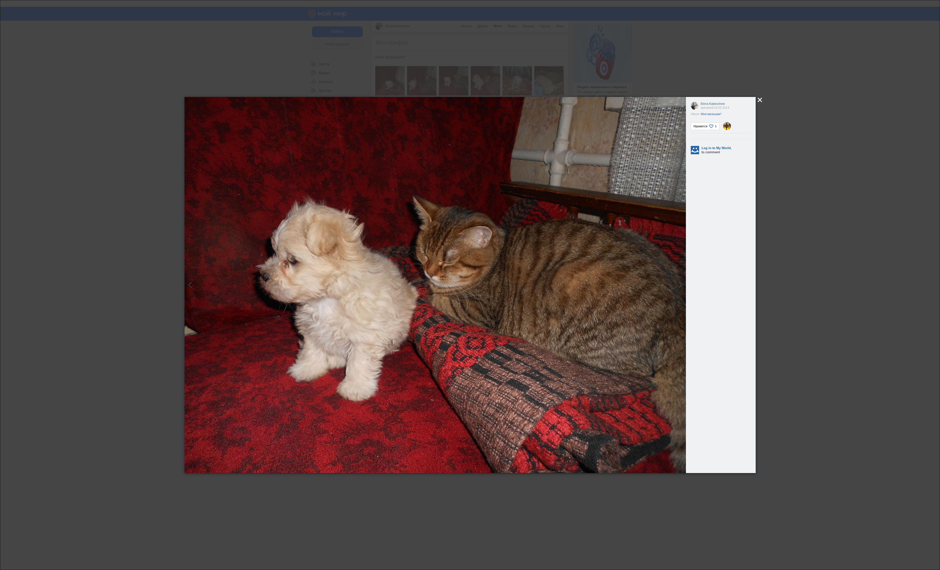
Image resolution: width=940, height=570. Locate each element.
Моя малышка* (711, 114)
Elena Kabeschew (713, 104)
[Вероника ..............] (727, 126)
